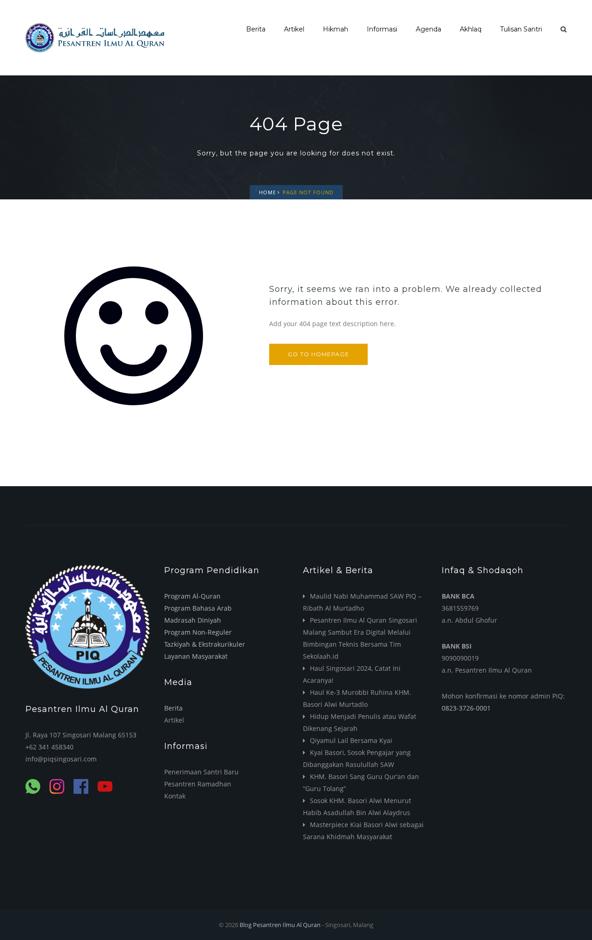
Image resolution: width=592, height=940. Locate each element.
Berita (255, 29)
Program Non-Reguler (198, 632)
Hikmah (335, 29)
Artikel (294, 29)
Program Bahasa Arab (198, 608)
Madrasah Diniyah (192, 620)
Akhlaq (470, 29)
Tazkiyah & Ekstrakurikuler (204, 644)
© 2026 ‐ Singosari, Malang (296, 925)
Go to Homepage (318, 354)
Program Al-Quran (192, 596)
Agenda (428, 29)
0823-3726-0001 (466, 708)
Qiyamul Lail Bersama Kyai (351, 740)
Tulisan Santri (521, 29)
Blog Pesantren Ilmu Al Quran (280, 925)
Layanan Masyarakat (196, 656)
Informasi (382, 29)
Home (267, 192)
